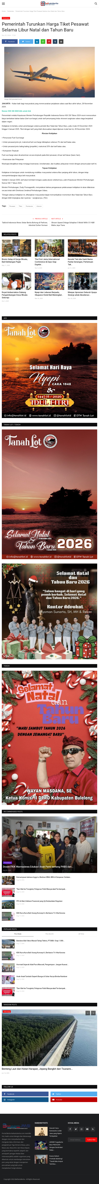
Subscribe (91, 1140)
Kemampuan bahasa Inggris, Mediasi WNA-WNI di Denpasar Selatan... (43, 877)
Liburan (39, 206)
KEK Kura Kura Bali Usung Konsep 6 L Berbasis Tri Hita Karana (40, 913)
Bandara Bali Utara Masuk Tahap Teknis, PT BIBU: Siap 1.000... (40, 941)
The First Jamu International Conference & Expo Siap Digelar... (47, 262)
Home (4, 11)
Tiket (20, 206)
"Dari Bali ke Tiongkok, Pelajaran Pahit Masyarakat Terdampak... (41, 889)
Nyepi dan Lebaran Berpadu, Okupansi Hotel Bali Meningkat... (49, 293)
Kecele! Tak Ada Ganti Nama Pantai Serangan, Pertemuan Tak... (80, 262)
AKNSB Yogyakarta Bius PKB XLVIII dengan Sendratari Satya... (56, 1146)
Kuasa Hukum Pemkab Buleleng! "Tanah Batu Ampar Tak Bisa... (56, 1160)
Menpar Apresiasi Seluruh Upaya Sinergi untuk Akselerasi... (82, 293)
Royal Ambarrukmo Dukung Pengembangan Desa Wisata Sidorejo (14, 295)
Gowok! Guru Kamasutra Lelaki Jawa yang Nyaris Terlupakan (55, 1132)
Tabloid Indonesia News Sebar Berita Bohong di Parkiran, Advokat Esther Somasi (25, 224)
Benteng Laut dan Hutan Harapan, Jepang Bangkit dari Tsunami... (37, 1068)
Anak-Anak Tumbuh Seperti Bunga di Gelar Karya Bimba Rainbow (41, 976)
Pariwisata (10, 11)
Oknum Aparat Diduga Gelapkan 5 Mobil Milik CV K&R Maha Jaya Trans (72, 224)
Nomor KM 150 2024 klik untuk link (16, 111)
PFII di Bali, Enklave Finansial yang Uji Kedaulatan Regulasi (39, 901)
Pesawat (12, 206)
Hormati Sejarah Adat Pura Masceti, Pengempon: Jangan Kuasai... (42, 964)
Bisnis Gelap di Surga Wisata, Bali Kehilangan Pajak (15, 260)
